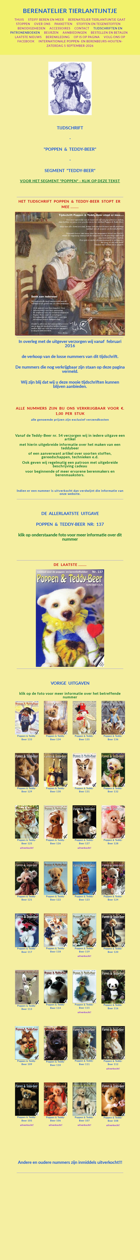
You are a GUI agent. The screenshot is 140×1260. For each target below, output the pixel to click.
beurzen (51, 32)
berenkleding (58, 37)
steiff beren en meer (46, 19)
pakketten (63, 24)
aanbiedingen (75, 32)
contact (81, 28)
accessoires (60, 28)
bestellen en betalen (109, 32)
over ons (42, 24)
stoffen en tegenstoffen (98, 24)
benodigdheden (31, 28)
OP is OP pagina (87, 37)
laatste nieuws (28, 37)
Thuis (19, 19)
